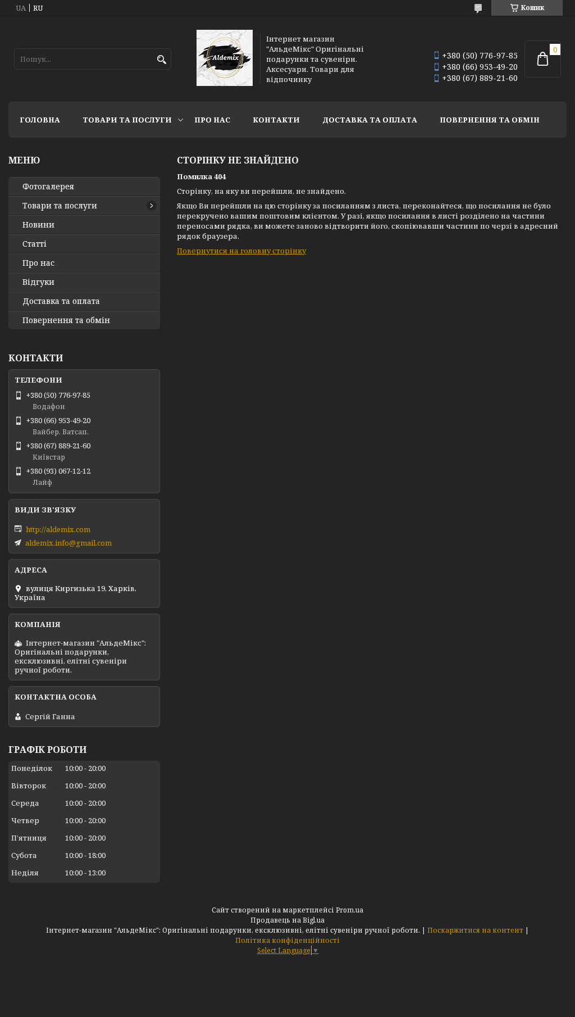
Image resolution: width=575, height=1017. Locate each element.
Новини (38, 225)
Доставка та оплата (369, 120)
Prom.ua (349, 910)
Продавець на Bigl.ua (287, 920)
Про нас (212, 120)
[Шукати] (161, 60)
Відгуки (38, 282)
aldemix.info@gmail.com (68, 542)
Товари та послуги (127, 120)
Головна (40, 120)
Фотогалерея (48, 186)
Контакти (276, 120)
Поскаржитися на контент (475, 930)
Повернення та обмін (490, 120)
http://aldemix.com (58, 529)
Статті (34, 244)
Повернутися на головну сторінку (241, 251)
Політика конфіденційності (287, 940)
